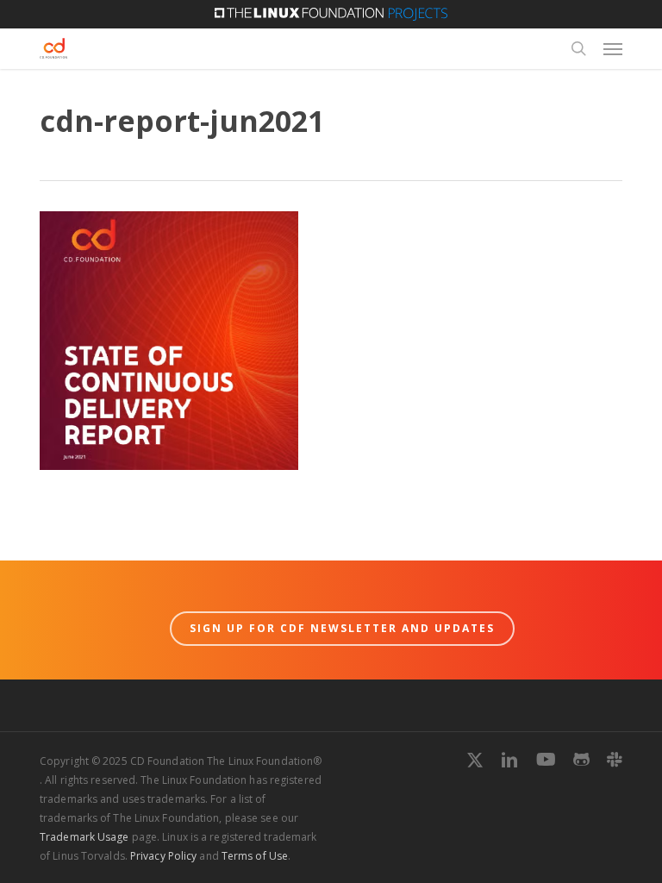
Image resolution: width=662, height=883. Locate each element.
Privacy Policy (163, 856)
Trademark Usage (84, 837)
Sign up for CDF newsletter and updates (342, 628)
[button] (612, 48)
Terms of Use (255, 856)
